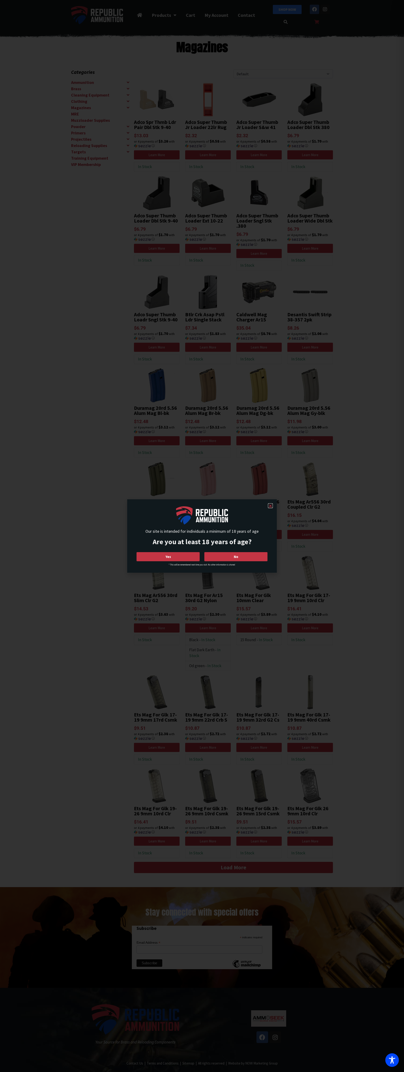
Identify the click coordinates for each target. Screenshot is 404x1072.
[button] (270, 505)
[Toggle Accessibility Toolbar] (392, 1060)
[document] (202, 536)
